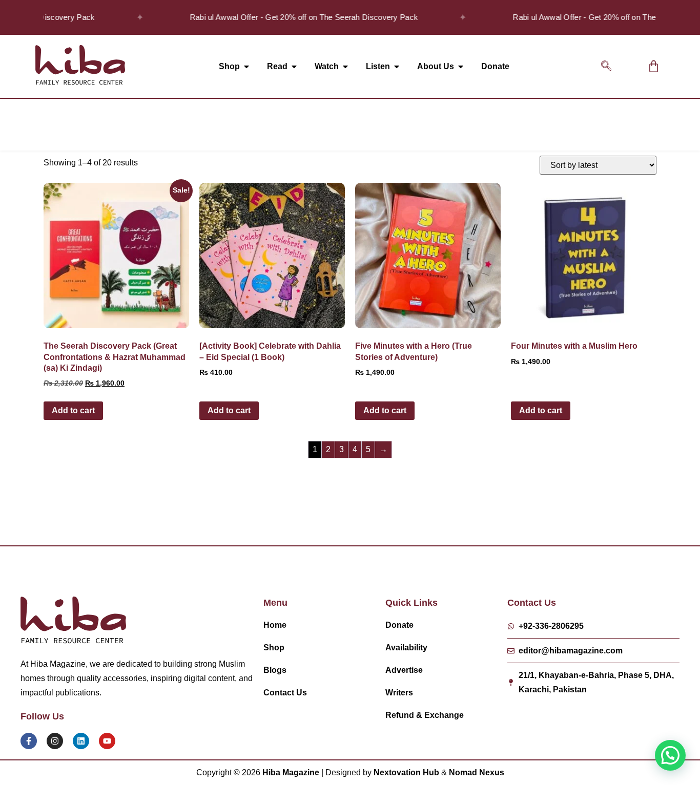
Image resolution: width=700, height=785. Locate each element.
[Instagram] (55, 741)
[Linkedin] (81, 741)
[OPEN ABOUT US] (461, 66)
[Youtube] (107, 741)
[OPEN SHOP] (246, 66)
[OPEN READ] (294, 66)
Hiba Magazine (290, 772)
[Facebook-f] (28, 741)
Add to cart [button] (73, 410)
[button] (606, 66)
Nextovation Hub (406, 772)
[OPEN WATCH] (345, 66)
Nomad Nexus (476, 772)
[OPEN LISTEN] (397, 66)
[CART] (653, 66)
